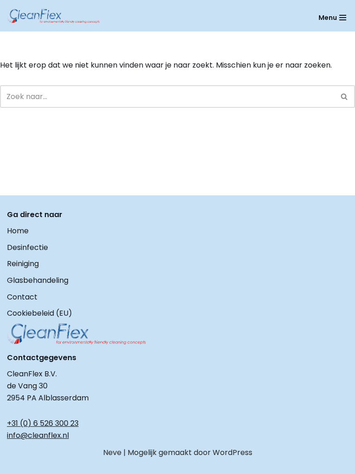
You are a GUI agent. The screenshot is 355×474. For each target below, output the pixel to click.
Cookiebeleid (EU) (39, 313)
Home (18, 230)
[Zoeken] (344, 96)
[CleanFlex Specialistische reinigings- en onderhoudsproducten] (53, 16)
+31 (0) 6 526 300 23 (43, 423)
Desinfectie (27, 247)
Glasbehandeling (37, 280)
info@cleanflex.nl (38, 435)
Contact (22, 297)
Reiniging (23, 263)
